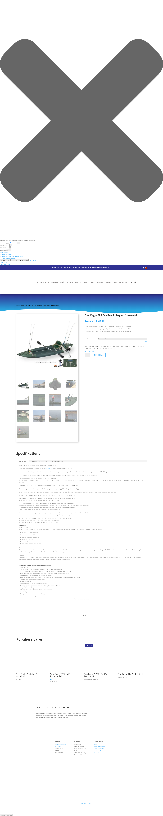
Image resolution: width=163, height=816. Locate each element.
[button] (81, 121)
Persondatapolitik (5, 264)
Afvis (8, 260)
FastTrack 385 (49, 468)
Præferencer (14, 260)
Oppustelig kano (72, 282)
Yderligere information (39, 461)
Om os (95, 745)
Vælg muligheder (5, 252)
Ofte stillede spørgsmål (100, 753)
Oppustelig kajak (43, 282)
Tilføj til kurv (99, 355)
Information (123, 282)
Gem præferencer (23, 260)
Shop (115, 282)
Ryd (146, 341)
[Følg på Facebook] (143, 268)
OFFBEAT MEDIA (86, 803)
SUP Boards (84, 282)
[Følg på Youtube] (146, 268)
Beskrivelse (22, 461)
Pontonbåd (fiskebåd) (58, 282)
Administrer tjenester (6, 254)
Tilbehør (92, 282)
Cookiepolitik (3, 262)
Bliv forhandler (98, 751)
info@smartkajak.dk (60, 745)
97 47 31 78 (58, 746)
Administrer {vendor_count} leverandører (11, 256)
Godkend (3, 260)
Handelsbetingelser (99, 746)
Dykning (100, 282)
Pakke (87, 339)
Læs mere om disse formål (7, 258)
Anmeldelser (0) (57, 461)
